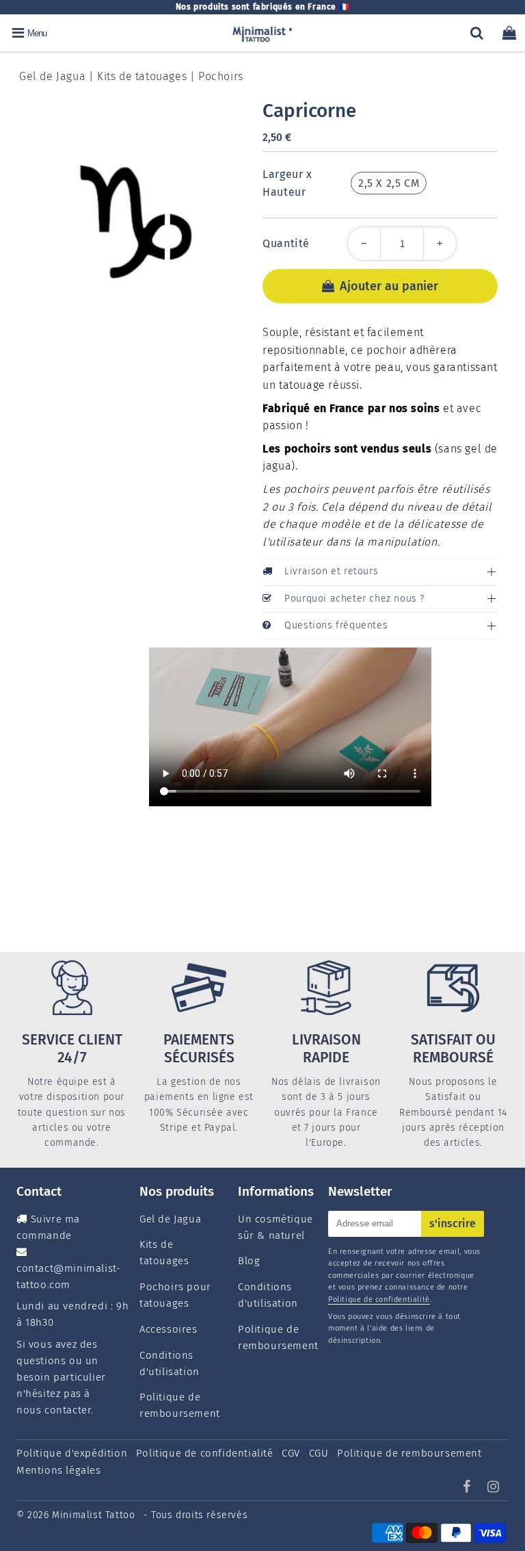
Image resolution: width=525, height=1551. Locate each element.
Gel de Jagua (52, 76)
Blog (249, 1261)
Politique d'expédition (71, 1453)
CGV (291, 1453)
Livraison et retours (331, 571)
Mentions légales (58, 1470)
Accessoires (168, 1329)
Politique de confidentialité (379, 1299)
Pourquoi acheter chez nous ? (354, 598)
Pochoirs (220, 76)
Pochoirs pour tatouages (175, 1295)
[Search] (476, 32)
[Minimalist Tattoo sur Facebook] (468, 1488)
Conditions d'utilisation (169, 1363)
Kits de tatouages (142, 76)
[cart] (509, 32)
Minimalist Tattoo (95, 1515)
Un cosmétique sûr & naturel (275, 1227)
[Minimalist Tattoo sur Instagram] (493, 1488)
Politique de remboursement (179, 1405)
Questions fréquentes (336, 625)
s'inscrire (452, 1223)
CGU (319, 1453)
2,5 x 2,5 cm (388, 183)
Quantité (286, 243)
